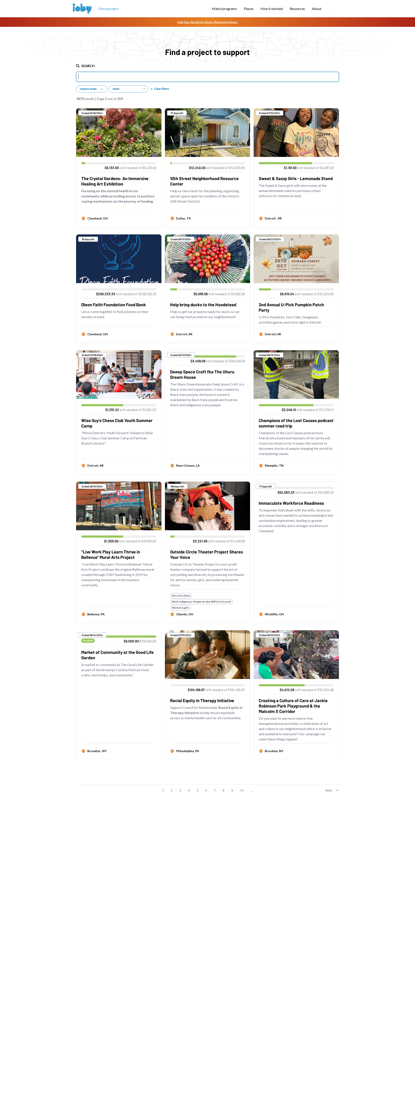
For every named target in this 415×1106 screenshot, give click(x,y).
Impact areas (88, 89)
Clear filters (161, 89)
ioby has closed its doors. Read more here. (207, 22)
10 (241, 790)
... (251, 790)
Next (328, 790)
